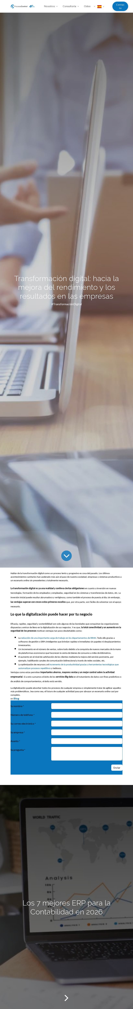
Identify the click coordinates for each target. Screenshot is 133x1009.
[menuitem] (52, 6)
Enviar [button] (116, 767)
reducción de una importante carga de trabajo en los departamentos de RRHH (58, 638)
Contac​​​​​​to (120, 6)
